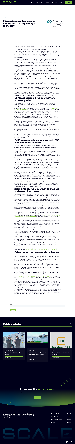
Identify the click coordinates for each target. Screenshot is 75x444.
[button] (32, 2)
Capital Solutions (55, 416)
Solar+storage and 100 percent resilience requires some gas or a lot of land (37, 354)
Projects (53, 422)
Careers (69, 419)
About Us (69, 416)
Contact (68, 2)
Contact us (37, 397)
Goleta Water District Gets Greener (12, 353)
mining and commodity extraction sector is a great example (33, 276)
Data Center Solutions (56, 419)
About (32, 2)
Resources (69, 422)
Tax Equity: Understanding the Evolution (61, 353)
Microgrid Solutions (56, 413)
